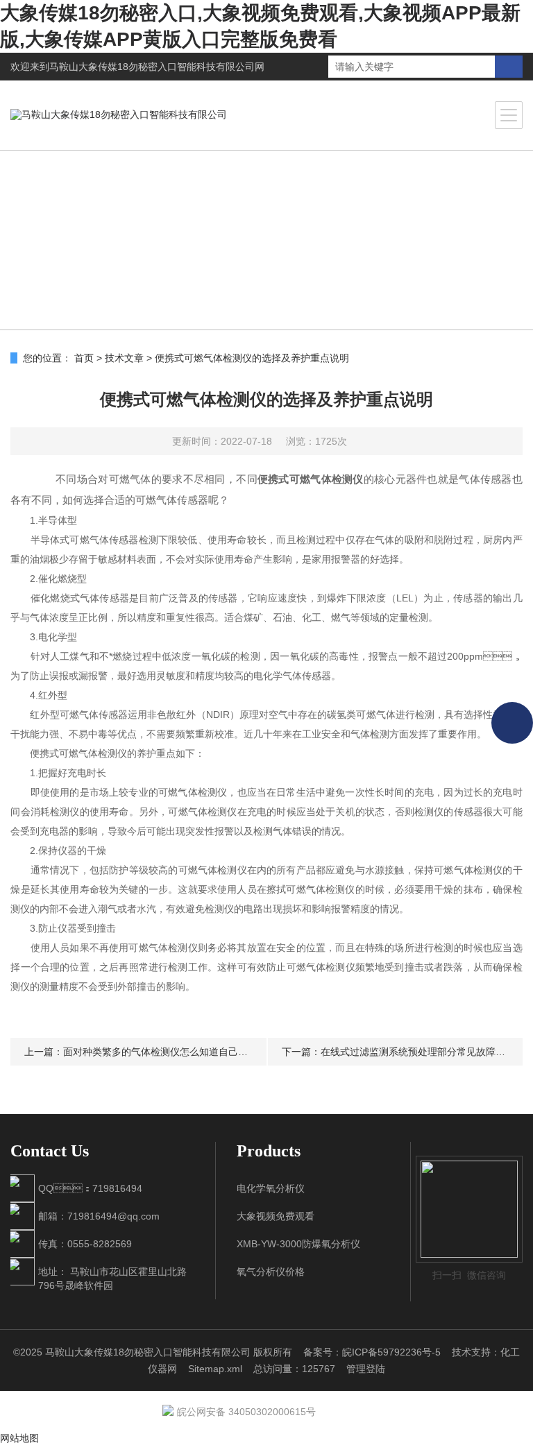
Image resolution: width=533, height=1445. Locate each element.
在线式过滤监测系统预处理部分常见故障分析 (418, 1051)
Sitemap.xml (215, 1368)
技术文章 (124, 358)
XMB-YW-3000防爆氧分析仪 (298, 1243)
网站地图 (19, 1438)
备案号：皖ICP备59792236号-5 (372, 1352)
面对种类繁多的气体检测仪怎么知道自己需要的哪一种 (179, 1051)
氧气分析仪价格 (271, 1271)
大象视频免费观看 (275, 1216)
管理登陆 (365, 1368)
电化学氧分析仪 (271, 1188)
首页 (84, 358)
